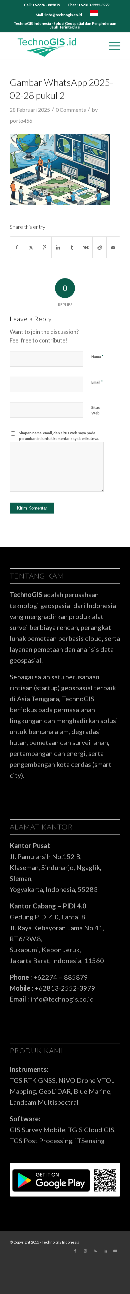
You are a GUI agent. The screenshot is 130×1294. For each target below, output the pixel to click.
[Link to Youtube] (115, 1251)
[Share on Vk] (85, 247)
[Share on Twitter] (30, 247)
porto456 (21, 120)
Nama (97, 356)
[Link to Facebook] (75, 1251)
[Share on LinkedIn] (58, 247)
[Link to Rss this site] (95, 1251)
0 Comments (71, 109)
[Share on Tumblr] (72, 247)
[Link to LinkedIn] (105, 1251)
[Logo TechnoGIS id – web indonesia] (54, 45)
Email (97, 382)
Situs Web (95, 410)
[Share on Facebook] (17, 247)
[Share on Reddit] (99, 247)
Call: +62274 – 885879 (42, 5)
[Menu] (111, 45)
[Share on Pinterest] (44, 247)
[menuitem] (42, 5)
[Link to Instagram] (85, 1251)
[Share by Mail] (113, 247)
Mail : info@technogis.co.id (59, 15)
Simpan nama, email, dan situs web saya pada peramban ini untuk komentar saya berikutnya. (59, 436)
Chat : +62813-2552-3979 (88, 5)
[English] (94, 14)
